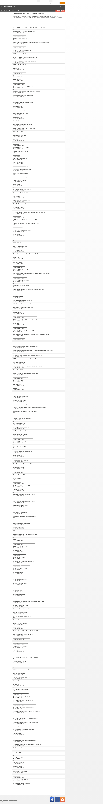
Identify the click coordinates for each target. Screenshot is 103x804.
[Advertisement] (6, 34)
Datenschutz (5, 800)
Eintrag (62, 10)
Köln (10, 10)
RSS (62, 799)
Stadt (7, 10)
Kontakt (58, 10)
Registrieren (61, 6)
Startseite (3, 10)
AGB (1, 800)
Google (52, 799)
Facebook (58, 799)
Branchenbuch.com (8, 7)
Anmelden (56, 6)
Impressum (11, 800)
